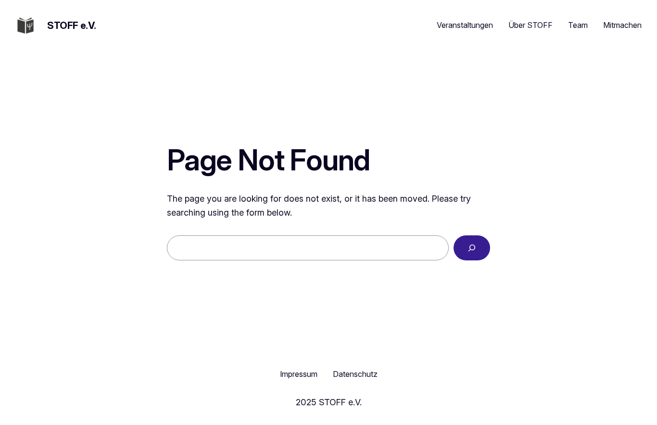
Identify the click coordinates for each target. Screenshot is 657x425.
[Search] (472, 247)
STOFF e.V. (71, 25)
